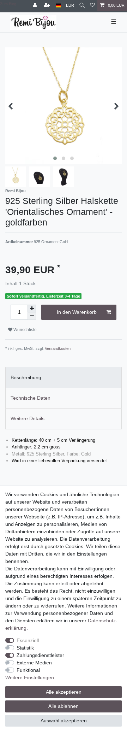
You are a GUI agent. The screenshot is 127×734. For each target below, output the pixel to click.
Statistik (25, 648)
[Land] (58, 5)
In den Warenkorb (77, 312)
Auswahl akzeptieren (64, 720)
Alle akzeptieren (63, 692)
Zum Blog (8, 4)
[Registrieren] (48, 5)
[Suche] (82, 5)
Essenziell (28, 640)
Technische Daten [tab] (30, 398)
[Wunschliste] (92, 5)
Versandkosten (58, 348)
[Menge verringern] (32, 316)
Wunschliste (24, 329)
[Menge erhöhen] (32, 308)
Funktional (28, 670)
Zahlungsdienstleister (40, 655)
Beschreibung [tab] (26, 377)
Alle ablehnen (63, 706)
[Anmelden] (36, 5)
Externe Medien (34, 662)
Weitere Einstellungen (29, 677)
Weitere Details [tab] (27, 418)
